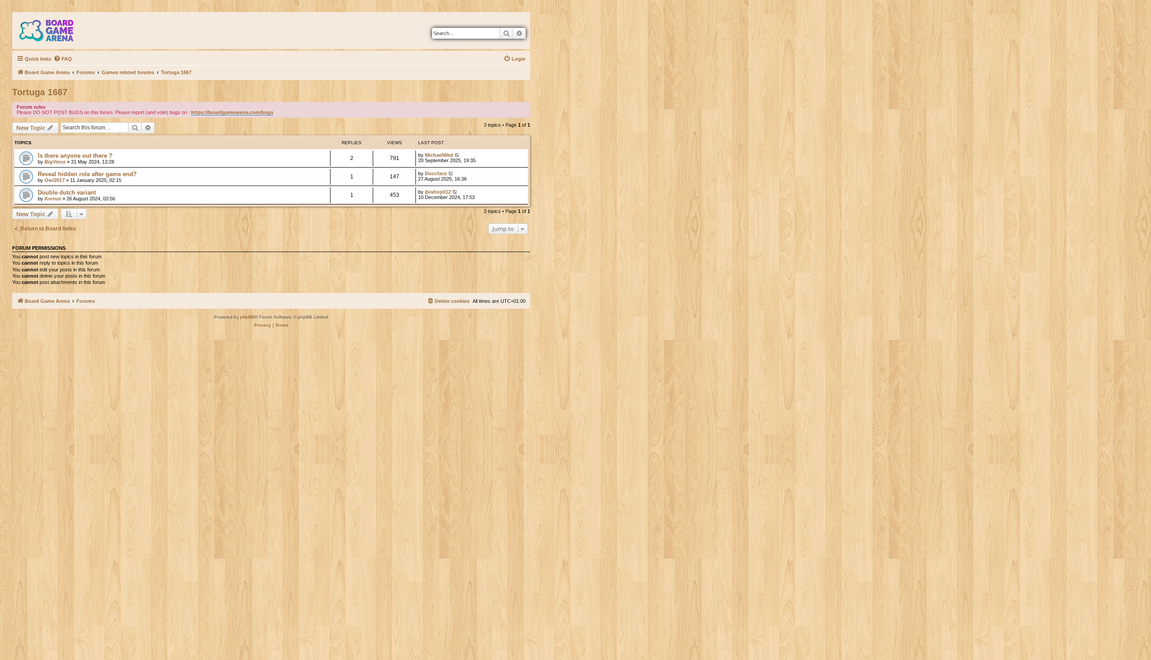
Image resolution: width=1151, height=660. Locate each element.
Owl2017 (55, 180)
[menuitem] (63, 58)
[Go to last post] (457, 155)
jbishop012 (438, 192)
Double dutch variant (67, 192)
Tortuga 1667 (39, 92)
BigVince (55, 161)
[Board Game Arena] (53, 30)
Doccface (436, 173)
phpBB (247, 316)
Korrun (53, 198)
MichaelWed (439, 155)
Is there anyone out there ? (75, 155)
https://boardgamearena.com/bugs (232, 112)
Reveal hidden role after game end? (87, 174)
